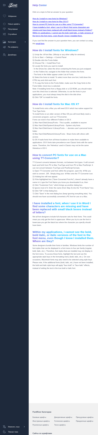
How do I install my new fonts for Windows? (50, 19)
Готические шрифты (62, 421)
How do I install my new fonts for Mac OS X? (50, 21)
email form (40, 44)
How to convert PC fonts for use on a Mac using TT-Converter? (58, 24)
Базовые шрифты (39, 417)
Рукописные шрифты (41, 425)
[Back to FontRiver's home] (11, 5)
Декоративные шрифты (63, 417)
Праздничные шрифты (84, 421)
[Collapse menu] (4, 5)
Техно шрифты (60, 425)
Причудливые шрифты (84, 417)
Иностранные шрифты (41, 421)
